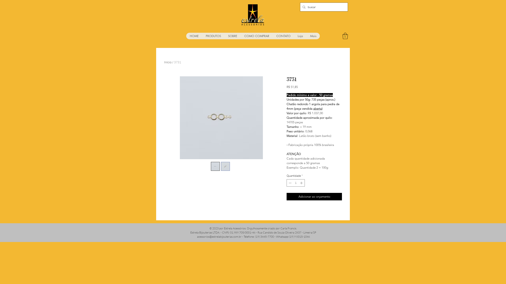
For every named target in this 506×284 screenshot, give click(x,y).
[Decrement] (289, 182)
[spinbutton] (295, 182)
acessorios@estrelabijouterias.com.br (219, 236)
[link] (345, 36)
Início (168, 62)
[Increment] (301, 182)
